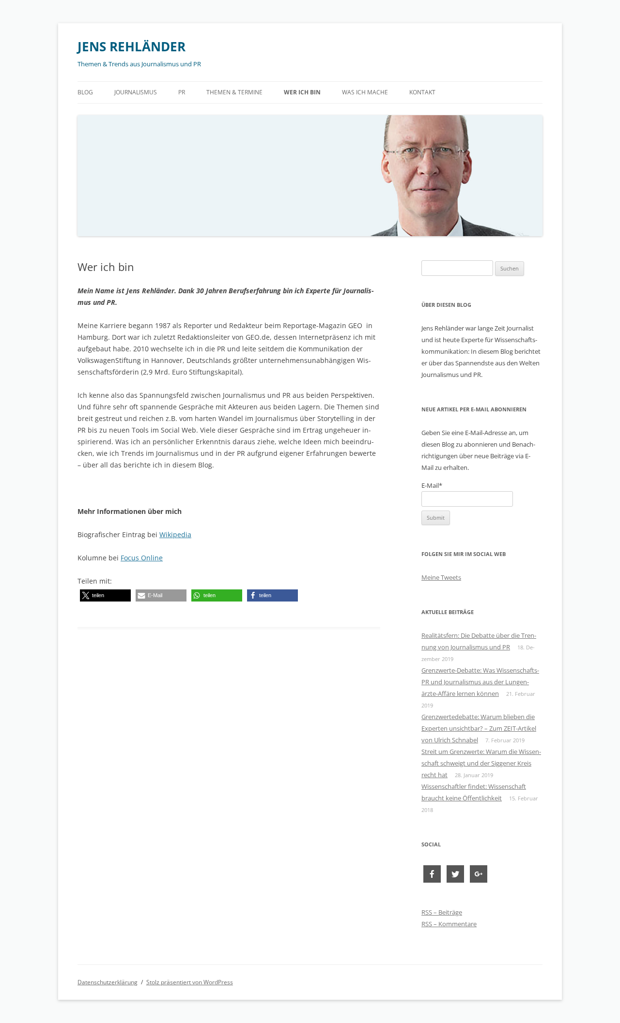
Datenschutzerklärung (108, 982)
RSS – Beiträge (441, 912)
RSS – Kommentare (449, 923)
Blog (85, 92)
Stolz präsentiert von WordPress (189, 982)
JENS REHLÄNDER (132, 46)
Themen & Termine (234, 92)
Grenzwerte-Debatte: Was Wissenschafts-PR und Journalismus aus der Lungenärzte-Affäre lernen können (480, 682)
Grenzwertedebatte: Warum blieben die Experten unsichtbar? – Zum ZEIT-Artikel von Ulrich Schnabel (478, 728)
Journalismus (135, 92)
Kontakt (422, 92)
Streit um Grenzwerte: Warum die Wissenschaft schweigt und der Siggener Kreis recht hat (481, 763)
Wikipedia (175, 534)
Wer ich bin (302, 92)
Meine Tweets (441, 577)
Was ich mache (365, 92)
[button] (105, 595)
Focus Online (142, 557)
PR (181, 92)
